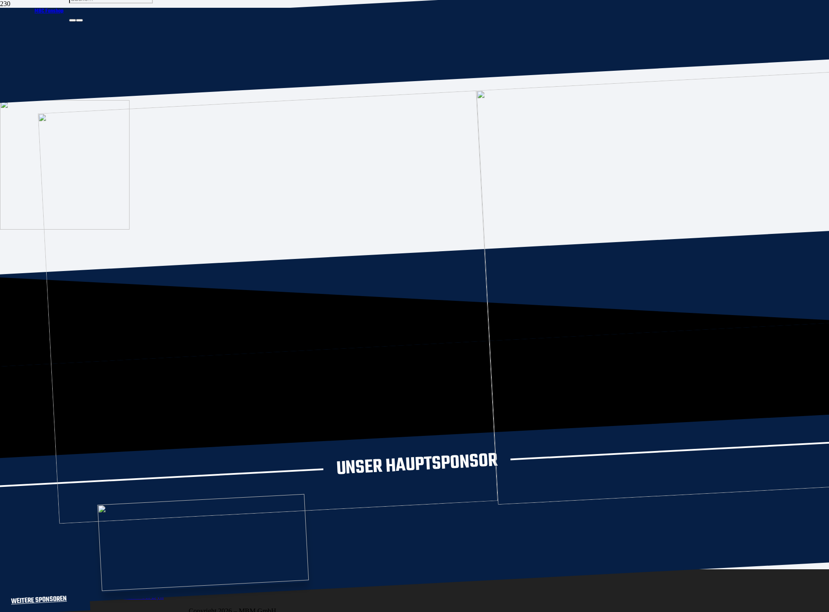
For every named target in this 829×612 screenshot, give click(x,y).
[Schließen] (79, 20)
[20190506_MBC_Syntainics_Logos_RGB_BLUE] (278, 510)
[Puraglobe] (205, 583)
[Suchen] (72, 20)
